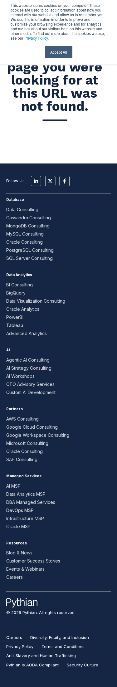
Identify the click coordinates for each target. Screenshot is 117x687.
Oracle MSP (18, 526)
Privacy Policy (36, 38)
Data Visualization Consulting (35, 301)
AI (8, 350)
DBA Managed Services (30, 502)
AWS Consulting (22, 418)
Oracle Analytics (22, 309)
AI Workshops (20, 376)
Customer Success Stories (33, 560)
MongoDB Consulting (28, 225)
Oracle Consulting (24, 242)
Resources (16, 543)
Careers (14, 577)
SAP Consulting (21, 459)
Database (15, 199)
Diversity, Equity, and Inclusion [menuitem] (59, 637)
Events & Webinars (25, 569)
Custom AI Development (31, 392)
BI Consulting (19, 284)
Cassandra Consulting (28, 217)
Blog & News (19, 552)
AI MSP (13, 486)
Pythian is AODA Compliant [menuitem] (32, 664)
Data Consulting (22, 209)
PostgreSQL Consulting (30, 250)
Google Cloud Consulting (32, 427)
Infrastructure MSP (25, 518)
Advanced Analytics (26, 333)
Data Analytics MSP (26, 494)
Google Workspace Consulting (37, 435)
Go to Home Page (55, 141)
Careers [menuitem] (14, 637)
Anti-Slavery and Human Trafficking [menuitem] (41, 655)
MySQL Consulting (25, 233)
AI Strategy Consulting (28, 368)
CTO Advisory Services (30, 384)
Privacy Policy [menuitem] (19, 646)
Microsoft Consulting (27, 443)
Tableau (14, 325)
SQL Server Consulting (29, 258)
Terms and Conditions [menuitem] (63, 646)
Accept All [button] (58, 52)
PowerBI (14, 317)
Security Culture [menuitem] (82, 664)
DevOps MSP (20, 510)
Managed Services (23, 476)
